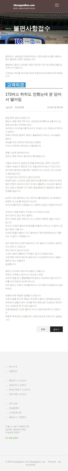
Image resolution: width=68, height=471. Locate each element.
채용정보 (13, 371)
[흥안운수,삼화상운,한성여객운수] (24, 6)
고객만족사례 (15, 412)
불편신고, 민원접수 (18, 417)
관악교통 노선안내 (17, 394)
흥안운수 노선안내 (17, 380)
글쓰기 (56, 329)
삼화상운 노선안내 (17, 385)
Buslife (32, 465)
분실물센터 (14, 408)
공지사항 (13, 403)
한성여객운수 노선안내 (19, 389)
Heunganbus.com (21, 462)
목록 (43, 329)
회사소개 (13, 366)
